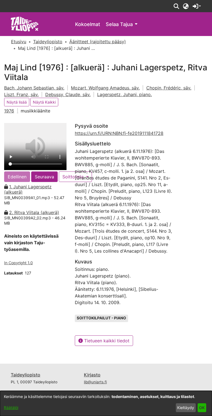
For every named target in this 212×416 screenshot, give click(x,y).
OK (202, 407)
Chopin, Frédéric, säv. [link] (168, 88)
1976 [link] (9, 111)
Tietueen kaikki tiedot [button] (106, 340)
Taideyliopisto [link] (47, 41)
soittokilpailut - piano (101, 318)
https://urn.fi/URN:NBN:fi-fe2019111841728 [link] (119, 133)
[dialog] (106, 403)
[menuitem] (121, 24)
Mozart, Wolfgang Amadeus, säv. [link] (105, 88)
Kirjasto (92, 375)
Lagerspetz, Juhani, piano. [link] (124, 94)
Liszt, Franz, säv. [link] (21, 94)
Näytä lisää (17, 102)
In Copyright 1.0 (18, 262)
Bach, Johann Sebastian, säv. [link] (34, 88)
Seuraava (44, 176)
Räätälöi (11, 407)
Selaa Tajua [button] (119, 24)
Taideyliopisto (25, 375)
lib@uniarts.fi (95, 382)
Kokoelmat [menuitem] (87, 24)
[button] (176, 6)
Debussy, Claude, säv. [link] (68, 94)
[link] (25, 24)
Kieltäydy (185, 407)
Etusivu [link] (18, 41)
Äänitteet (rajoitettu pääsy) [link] (97, 41)
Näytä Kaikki (44, 102)
